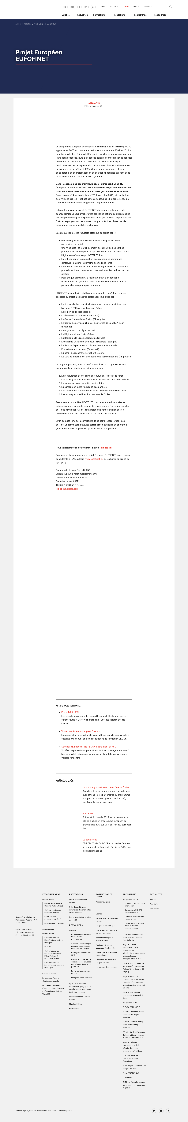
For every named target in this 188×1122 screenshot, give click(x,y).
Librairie (72, 930)
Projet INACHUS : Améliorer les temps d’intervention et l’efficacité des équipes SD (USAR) (133, 967)
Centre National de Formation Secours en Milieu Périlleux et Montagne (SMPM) (53, 955)
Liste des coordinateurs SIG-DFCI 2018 (134, 918)
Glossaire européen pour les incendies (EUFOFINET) (81, 936)
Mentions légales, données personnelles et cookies (35, 1111)
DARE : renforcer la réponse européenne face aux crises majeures (134, 1085)
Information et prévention (54, 923)
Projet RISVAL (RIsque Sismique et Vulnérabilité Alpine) (133, 995)
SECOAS (47, 947)
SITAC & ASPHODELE (131, 1007)
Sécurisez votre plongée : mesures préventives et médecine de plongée (81, 946)
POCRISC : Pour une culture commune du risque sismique (133, 1014)
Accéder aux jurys (103, 902)
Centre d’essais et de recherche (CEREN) (52, 911)
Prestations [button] (119, 15)
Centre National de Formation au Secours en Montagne (54, 965)
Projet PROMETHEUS (131, 1073)
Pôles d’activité (48, 900)
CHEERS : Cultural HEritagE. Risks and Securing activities (133, 1025)
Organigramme (48, 929)
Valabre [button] (66, 15)
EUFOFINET (88, 813)
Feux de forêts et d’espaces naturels (107, 919)
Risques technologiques (105, 926)
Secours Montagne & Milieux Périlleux (104, 939)
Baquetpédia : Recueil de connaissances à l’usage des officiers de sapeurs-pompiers (81, 963)
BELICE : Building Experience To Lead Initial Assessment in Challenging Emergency (134, 1035)
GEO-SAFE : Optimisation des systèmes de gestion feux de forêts (133, 937)
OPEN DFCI (114, 7)
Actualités (82, 15)
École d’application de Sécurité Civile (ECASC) (53, 904)
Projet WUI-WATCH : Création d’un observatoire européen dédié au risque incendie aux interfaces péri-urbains (134, 982)
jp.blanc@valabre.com (67, 488)
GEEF (103, 7)
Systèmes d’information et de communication (106, 931)
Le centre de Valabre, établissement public (50, 979)
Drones (99, 914)
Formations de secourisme (106, 967)
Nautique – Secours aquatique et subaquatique (106, 946)
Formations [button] (99, 15)
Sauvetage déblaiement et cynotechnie (106, 953)
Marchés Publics (75, 1004)
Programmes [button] (140, 15)
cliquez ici (106, 447)
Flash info (154, 904)
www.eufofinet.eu (94, 459)
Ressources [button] (160, 15)
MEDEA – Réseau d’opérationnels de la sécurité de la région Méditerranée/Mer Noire (132, 1046)
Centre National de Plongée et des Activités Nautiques (53, 940)
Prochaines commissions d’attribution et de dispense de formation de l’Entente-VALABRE (53, 989)
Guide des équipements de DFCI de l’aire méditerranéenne (134, 925)
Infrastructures (48, 934)
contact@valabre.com (24, 929)
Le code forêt (90, 839)
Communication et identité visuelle (79, 998)
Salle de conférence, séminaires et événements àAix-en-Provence (80, 910)
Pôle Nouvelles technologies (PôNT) (52, 918)
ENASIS (126, 7)
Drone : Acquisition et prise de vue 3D (80, 918)
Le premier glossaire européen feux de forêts (106, 787)
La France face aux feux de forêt (80, 972)
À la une (153, 900)
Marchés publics (65, 1111)
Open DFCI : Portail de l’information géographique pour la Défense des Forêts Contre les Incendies (80, 988)
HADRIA (136, 7)
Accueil (18, 24)
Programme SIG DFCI (131, 900)
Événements (154, 909)
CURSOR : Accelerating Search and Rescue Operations (132, 1058)
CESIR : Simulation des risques (78, 901)
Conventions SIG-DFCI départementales (133, 911)
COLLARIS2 (127, 1077)
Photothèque (74, 1008)
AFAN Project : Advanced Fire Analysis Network (134, 1067)
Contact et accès (49, 974)
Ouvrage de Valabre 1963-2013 (81, 954)
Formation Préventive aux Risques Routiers (106, 961)
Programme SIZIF (130, 1003)
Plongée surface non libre (81, 978)
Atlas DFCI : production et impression (135, 904)
